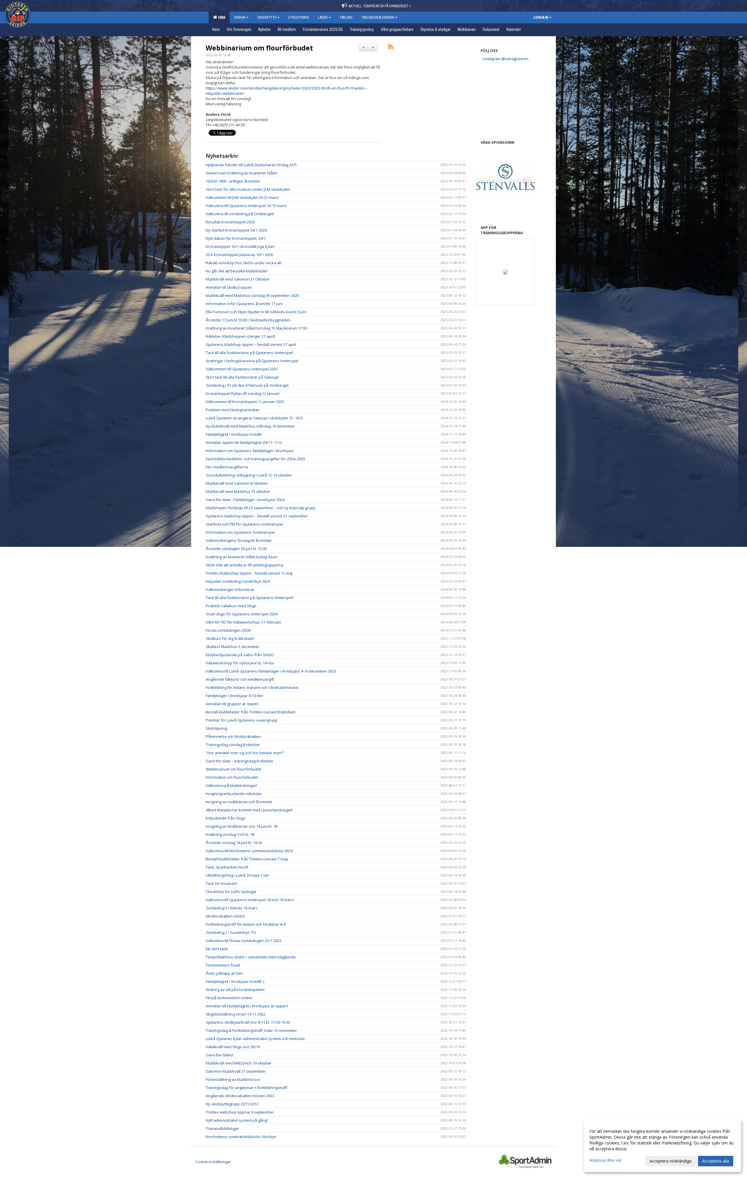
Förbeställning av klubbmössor (233, 1079)
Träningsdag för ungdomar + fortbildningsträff (246, 1087)
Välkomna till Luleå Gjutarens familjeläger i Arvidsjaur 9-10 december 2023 (271, 671)
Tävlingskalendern (377, 17)
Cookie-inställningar (213, 1161)
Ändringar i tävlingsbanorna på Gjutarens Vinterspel (252, 360)
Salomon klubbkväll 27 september (236, 1071)
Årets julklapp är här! (224, 973)
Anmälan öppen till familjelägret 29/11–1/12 (244, 442)
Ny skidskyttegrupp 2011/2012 (232, 1104)
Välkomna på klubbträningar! (232, 785)
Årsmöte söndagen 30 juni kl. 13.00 (236, 548)
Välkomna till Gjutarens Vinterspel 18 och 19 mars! (250, 899)
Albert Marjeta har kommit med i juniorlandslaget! (249, 810)
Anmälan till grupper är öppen (232, 703)
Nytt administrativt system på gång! (237, 1120)
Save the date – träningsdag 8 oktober (239, 761)
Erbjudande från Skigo (225, 818)
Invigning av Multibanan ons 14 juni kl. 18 (241, 826)
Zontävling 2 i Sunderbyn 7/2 (231, 932)
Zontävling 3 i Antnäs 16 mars (231, 908)
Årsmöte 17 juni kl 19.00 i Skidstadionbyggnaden (248, 320)
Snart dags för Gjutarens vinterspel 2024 (241, 614)
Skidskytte (266, 17)
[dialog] (662, 1146)
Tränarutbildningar (222, 1128)
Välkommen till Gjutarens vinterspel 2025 (242, 369)
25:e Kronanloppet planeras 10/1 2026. (240, 254)
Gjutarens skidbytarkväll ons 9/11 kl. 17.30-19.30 (248, 1022)
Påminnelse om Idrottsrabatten (233, 736)
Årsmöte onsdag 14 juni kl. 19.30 (234, 842)
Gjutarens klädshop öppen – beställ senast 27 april (251, 344)
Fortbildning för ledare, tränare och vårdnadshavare (252, 687)
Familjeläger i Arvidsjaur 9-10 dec (234, 695)
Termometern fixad (223, 965)
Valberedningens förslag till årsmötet (238, 540)
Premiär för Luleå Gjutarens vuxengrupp (241, 720)
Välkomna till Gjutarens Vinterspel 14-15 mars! (246, 205)
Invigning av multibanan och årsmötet (239, 801)
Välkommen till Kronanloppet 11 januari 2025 (245, 401)
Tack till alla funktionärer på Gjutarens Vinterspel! (249, 352)
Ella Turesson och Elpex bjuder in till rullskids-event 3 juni (256, 311)
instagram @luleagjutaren (505, 58)
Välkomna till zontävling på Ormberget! (240, 213)
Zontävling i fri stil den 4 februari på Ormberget (247, 385)
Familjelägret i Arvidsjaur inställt (233, 434)
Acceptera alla (715, 1161)
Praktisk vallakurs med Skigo (231, 605)
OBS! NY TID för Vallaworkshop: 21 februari (243, 622)
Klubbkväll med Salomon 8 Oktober (237, 483)
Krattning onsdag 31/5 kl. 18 (230, 834)
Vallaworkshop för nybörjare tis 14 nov (240, 663)
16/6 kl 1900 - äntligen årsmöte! (233, 181)
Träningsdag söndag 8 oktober (233, 744)
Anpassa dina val (605, 1160)
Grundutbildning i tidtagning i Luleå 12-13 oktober (249, 475)
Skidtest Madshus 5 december (232, 646)
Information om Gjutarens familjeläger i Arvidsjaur (250, 450)
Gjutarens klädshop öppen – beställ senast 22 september (257, 516)
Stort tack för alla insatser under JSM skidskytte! (248, 189)
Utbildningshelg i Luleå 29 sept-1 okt (237, 875)
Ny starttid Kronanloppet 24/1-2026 (236, 230)
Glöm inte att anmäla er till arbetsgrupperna (244, 565)
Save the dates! (219, 1055)
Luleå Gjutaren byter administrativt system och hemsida (255, 1038)
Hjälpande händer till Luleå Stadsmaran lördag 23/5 (251, 164)
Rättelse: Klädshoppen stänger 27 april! (240, 336)
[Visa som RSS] (390, 47)
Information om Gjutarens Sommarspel (240, 532)
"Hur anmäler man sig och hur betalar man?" (245, 752)
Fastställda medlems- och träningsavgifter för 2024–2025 (255, 458)
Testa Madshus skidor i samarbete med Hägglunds (251, 957)
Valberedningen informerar (230, 589)
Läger (323, 17)
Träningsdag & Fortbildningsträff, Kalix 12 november (251, 1030)
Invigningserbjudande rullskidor (234, 793)
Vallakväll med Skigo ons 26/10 (233, 1046)
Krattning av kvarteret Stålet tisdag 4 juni (241, 556)
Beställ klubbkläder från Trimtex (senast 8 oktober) (250, 712)
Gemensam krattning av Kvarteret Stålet (241, 173)
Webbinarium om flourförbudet (259, 47)
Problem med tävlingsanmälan (233, 409)
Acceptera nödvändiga (671, 1161)
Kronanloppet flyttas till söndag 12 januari (243, 393)
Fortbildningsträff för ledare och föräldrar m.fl (246, 924)
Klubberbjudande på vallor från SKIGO (240, 654)
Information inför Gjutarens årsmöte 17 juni (244, 303)
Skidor (239, 17)
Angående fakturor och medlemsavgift (240, 679)
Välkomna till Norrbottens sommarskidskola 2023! (249, 850)
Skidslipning (216, 728)
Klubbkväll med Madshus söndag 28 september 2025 (252, 295)
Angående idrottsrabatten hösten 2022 (240, 1095)
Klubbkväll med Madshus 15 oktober (238, 491)
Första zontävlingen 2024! (228, 630)
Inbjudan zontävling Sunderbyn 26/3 (238, 581)
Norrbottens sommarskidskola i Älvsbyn (241, 1136)
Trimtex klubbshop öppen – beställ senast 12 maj (249, 573)
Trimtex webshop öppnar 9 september (240, 1112)
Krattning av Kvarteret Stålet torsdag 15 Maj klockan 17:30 (256, 328)
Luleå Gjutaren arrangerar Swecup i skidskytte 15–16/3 (254, 418)
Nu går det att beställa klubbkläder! (237, 271)
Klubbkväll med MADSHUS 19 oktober (239, 1063)
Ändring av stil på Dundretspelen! (235, 989)
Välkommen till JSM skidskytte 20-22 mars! (242, 197)
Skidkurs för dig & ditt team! (230, 638)
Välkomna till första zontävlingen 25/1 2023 (243, 940)
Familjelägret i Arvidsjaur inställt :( (235, 981)
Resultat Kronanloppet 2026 (230, 222)
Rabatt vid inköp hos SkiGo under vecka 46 (243, 262)
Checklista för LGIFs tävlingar (231, 891)
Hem (221, 17)
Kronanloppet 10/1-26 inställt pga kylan (240, 246)
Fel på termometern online (229, 997)
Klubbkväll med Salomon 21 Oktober (238, 279)
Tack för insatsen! (221, 883)
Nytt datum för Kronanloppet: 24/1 (236, 238)
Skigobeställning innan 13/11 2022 (236, 1014)
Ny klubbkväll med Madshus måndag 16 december (250, 426)
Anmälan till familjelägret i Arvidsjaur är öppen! (247, 1006)
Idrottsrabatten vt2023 (225, 916)
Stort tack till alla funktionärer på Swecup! (242, 377)
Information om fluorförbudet (232, 777)
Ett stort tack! (217, 948)
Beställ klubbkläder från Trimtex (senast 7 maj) (247, 859)
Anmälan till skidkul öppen (229, 287)
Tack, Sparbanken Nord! (227, 867)
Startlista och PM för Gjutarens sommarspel (244, 524)
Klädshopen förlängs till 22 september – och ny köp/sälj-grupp (260, 507)
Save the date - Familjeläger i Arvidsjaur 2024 (245, 499)
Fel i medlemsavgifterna (227, 467)
